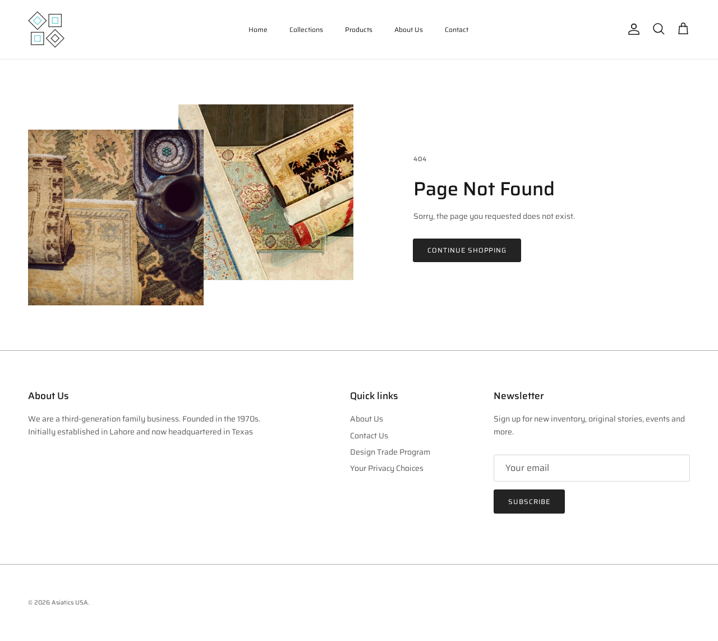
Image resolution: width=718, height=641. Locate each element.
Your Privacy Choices (387, 468)
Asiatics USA (70, 602)
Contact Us (369, 435)
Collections (306, 29)
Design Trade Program (390, 452)
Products (358, 29)
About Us (408, 29)
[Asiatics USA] (46, 29)
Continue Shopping (467, 250)
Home (258, 29)
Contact (456, 29)
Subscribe (529, 501)
